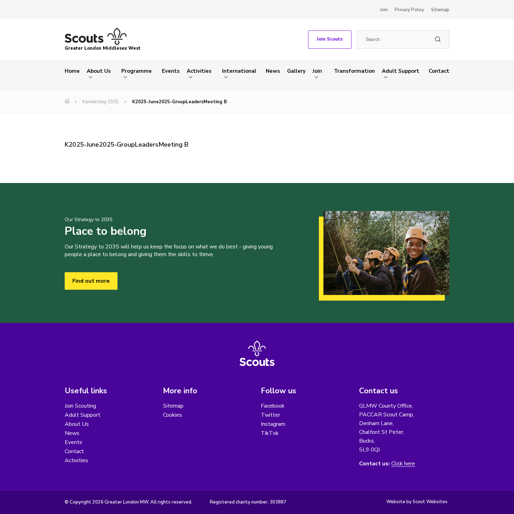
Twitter (270, 415)
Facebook (273, 406)
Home (72, 71)
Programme (136, 71)
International (239, 71)
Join (384, 10)
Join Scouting (80, 406)
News (273, 71)
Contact (439, 71)
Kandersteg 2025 (101, 102)
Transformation (354, 71)
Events (171, 71)
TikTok (270, 433)
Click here (403, 464)
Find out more (91, 281)
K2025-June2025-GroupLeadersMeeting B (126, 144)
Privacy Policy (409, 10)
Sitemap (440, 10)
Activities (199, 71)
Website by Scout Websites (417, 502)
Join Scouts (330, 39)
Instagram (273, 424)
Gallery (296, 71)
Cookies (172, 415)
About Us (99, 71)
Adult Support (400, 71)
